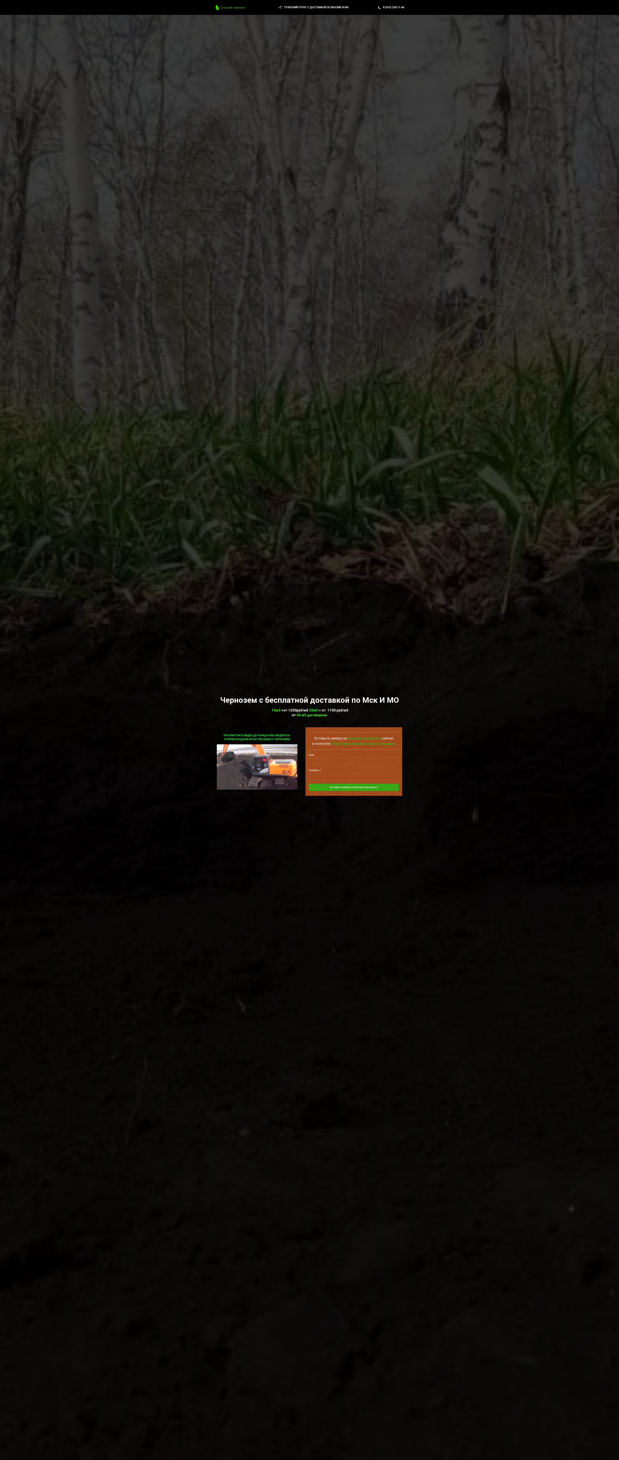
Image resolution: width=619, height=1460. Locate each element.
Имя (311, 754)
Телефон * (315, 770)
